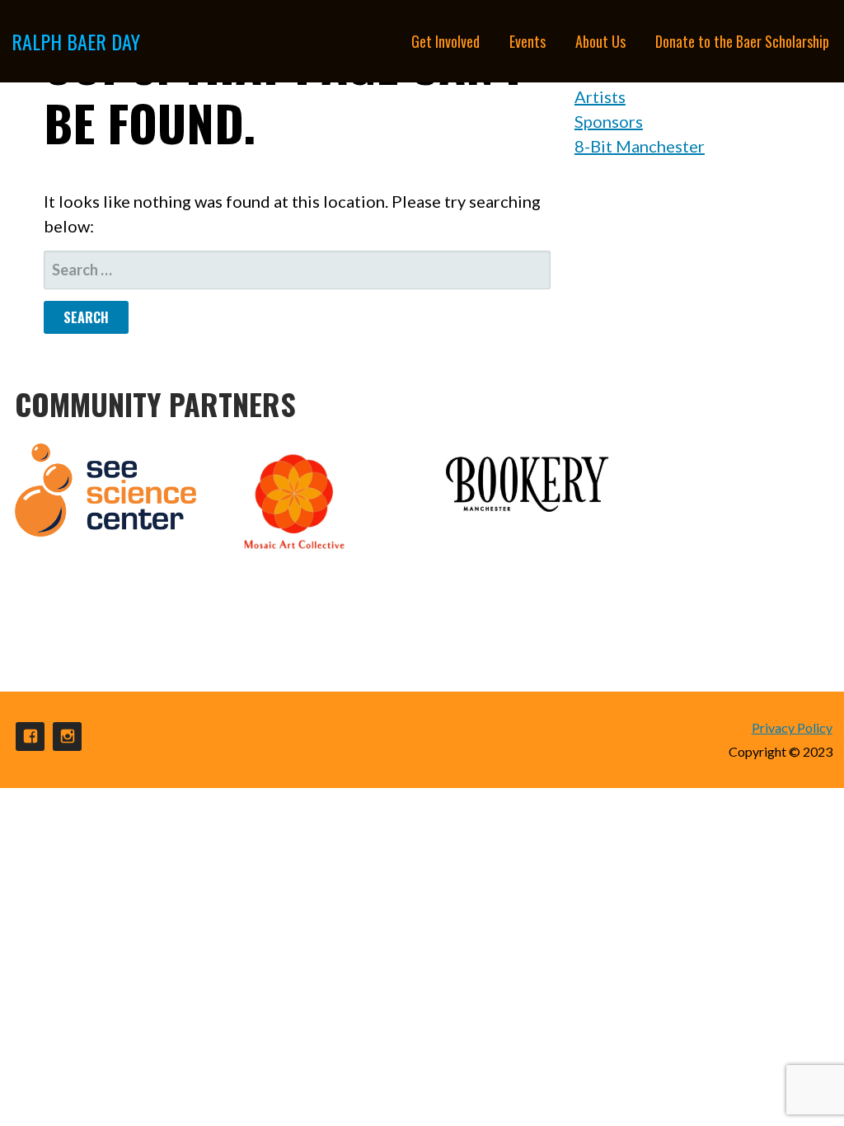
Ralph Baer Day (76, 41)
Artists (600, 96)
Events (527, 41)
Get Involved (445, 41)
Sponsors (608, 121)
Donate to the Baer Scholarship (742, 41)
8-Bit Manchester (639, 146)
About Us (600, 41)
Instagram (67, 736)
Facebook (30, 736)
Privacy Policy (792, 727)
